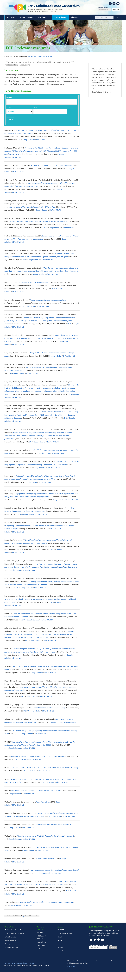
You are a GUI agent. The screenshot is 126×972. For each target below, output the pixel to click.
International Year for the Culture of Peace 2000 (55, 825)
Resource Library (60, 17)
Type (8, 107)
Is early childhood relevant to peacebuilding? (48, 708)
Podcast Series (41, 942)
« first (7, 916)
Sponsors (60, 947)
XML (44, 140)
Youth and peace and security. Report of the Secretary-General (54, 870)
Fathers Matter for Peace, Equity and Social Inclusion (51, 166)
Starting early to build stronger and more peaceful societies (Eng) (37, 791)
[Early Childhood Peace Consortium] (17, 10)
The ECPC (61, 930)
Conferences (41, 949)
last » (36, 916)
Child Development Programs (14, 934)
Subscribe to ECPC (103, 7)
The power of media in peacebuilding (33, 282)
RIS (47, 140)
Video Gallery (41, 945)
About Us (74, 17)
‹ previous (16, 916)
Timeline (60, 937)
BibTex (38, 140)
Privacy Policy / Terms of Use (25, 963)
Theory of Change (10, 940)
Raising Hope (9, 944)
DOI (20, 140)
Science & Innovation (12, 947)
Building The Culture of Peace (14, 930)
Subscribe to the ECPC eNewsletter (101, 945)
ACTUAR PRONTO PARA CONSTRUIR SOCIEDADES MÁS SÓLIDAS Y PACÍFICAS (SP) (44, 768)
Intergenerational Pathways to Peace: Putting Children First (32, 207)
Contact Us (61, 951)
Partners (60, 944)
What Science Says (11, 937)
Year (35, 107)
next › (29, 916)
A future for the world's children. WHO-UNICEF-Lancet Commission (46, 902)
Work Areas (10, 17)
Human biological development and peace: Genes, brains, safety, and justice (39, 221)
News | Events (43, 17)
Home (6, 56)
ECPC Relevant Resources (41, 937)
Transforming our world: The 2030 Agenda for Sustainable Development (45, 836)
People (60, 940)
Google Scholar (29, 140)
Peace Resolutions (43, 802)
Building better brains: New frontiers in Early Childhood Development (38, 756)
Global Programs (26, 17)
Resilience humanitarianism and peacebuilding (48, 300)
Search (9, 98)
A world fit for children (45, 859)
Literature (40, 933)
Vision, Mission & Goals (65, 934)
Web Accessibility (10, 963)
